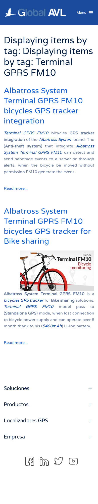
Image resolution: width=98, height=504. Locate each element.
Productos (16, 405)
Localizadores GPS (26, 421)
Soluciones (16, 389)
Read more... (16, 188)
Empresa (14, 437)
